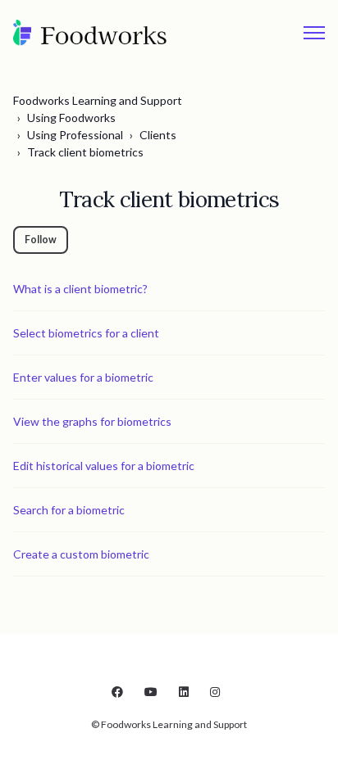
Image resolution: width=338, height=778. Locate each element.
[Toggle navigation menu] (314, 33)
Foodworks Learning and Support (97, 100)
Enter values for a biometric (83, 377)
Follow (41, 239)
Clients (157, 135)
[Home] (90, 33)
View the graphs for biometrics (92, 421)
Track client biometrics (85, 152)
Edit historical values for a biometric (103, 466)
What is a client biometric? (80, 289)
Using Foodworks (71, 117)
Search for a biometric (69, 510)
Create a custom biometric (81, 554)
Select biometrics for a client (86, 333)
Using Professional (75, 135)
